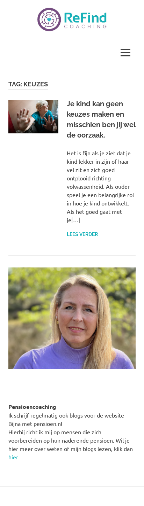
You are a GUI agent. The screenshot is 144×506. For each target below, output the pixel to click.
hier (13, 456)
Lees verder (82, 234)
